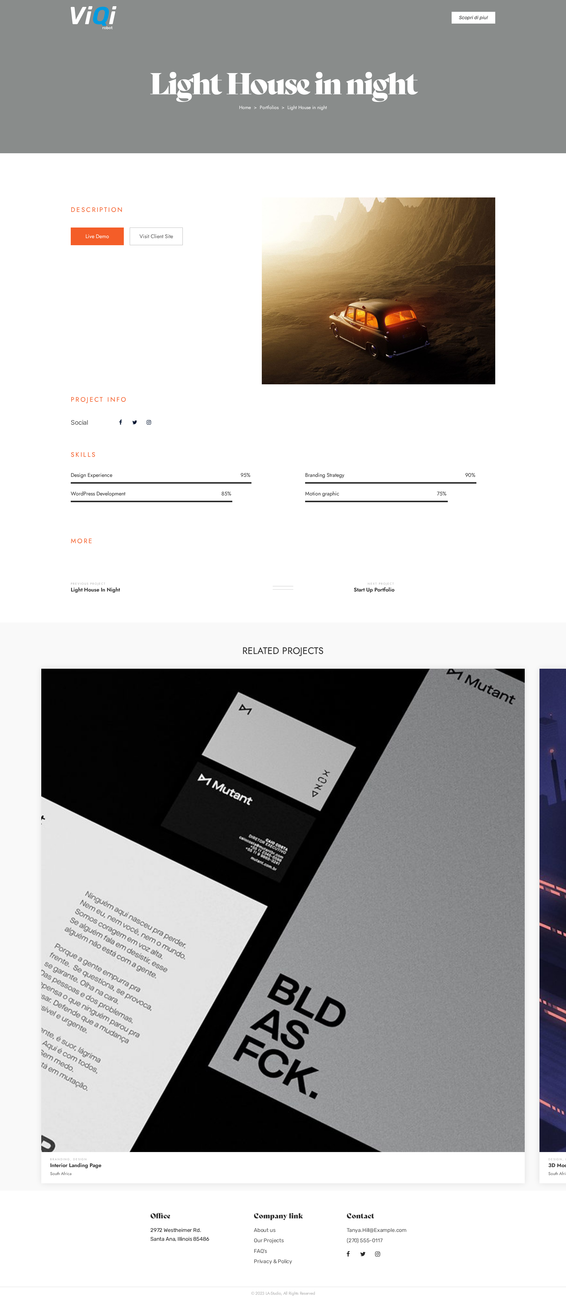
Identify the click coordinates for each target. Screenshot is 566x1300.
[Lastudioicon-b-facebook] (120, 422)
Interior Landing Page (75, 1165)
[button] (473, 18)
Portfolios (269, 107)
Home (245, 107)
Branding (60, 1159)
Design (80, 1159)
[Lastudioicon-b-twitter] (134, 422)
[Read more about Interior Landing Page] (283, 910)
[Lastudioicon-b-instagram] (149, 422)
